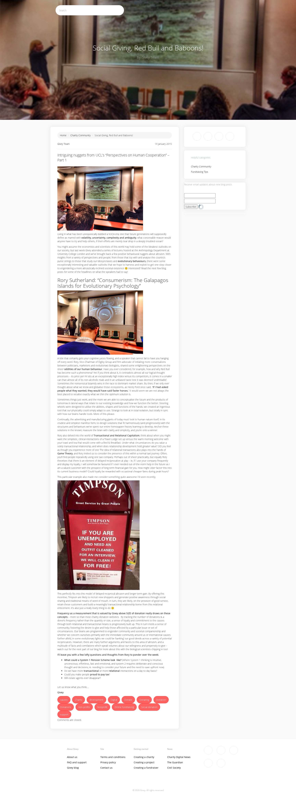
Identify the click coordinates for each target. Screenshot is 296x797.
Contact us (106, 767)
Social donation (149, 707)
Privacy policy (108, 762)
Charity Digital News (178, 757)
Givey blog (73, 767)
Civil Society (174, 767)
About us (72, 757)
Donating (144, 699)
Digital (114, 699)
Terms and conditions (112, 757)
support (64, 714)
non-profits (84, 707)
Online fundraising (124, 707)
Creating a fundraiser (146, 767)
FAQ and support (77, 762)
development (96, 699)
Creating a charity (144, 757)
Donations (65, 707)
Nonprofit (102, 707)
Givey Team (63, 143)
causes (64, 699)
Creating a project (144, 762)
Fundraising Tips (199, 171)
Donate (128, 699)
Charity (78, 699)
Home (63, 135)
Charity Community (80, 135)
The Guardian (175, 762)
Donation (161, 699)
